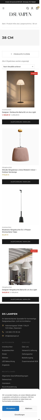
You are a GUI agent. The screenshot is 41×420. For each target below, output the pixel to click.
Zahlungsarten (27, 354)
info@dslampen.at (12, 336)
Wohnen (5, 358)
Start (3, 24)
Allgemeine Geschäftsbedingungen (15, 376)
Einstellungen (20, 415)
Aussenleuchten (8, 350)
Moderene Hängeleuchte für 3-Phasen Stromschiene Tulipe (16, 231)
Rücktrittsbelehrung (9, 387)
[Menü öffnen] (3, 8)
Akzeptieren (10, 408)
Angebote (5, 365)
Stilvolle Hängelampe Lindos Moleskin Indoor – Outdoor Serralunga (19, 171)
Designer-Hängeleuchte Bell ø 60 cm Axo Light (19, 290)
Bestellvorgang (27, 358)
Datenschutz (7, 379)
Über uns (25, 347)
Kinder (4, 354)
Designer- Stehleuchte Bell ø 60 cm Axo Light (19, 112)
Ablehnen (28, 408)
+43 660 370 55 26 (12, 332)
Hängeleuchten (7, 167)
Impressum (6, 383)
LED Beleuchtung (8, 361)
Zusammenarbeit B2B (30, 361)
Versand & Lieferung (29, 350)
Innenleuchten (6, 109)
